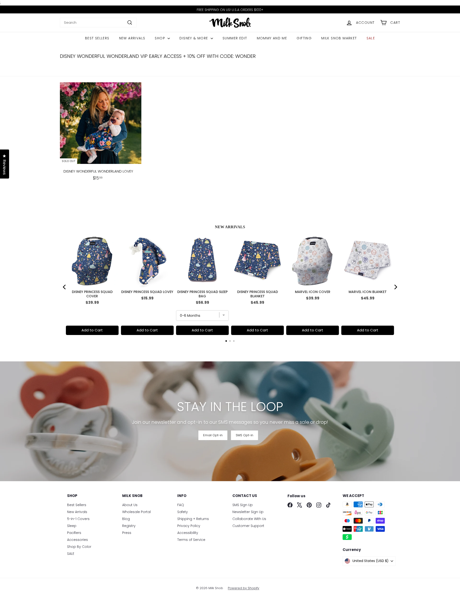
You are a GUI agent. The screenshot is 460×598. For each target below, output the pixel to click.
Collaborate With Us (249, 518)
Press (126, 532)
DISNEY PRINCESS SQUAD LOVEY (147, 292)
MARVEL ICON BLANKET (368, 292)
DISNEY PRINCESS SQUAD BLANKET (257, 294)
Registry (129, 525)
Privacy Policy (188, 525)
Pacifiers (74, 532)
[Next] (395, 287)
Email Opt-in (213, 435)
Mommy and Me (272, 38)
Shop (160, 38)
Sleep (71, 525)
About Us (130, 504)
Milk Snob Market (339, 38)
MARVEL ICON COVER (312, 292)
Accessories (77, 539)
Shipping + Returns (193, 518)
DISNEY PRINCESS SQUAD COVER (92, 294)
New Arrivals (132, 38)
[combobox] (98, 23)
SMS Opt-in (244, 435)
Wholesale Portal (136, 511)
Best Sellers (97, 38)
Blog (126, 518)
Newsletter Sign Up (248, 511)
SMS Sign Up (242, 504)
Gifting (304, 38)
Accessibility (187, 532)
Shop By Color (79, 546)
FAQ (180, 504)
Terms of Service (191, 539)
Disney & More (194, 38)
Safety (182, 511)
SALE (371, 38)
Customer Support (248, 525)
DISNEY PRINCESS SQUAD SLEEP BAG (202, 294)
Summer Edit (235, 38)
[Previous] (64, 287)
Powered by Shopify (243, 588)
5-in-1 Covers (78, 518)
